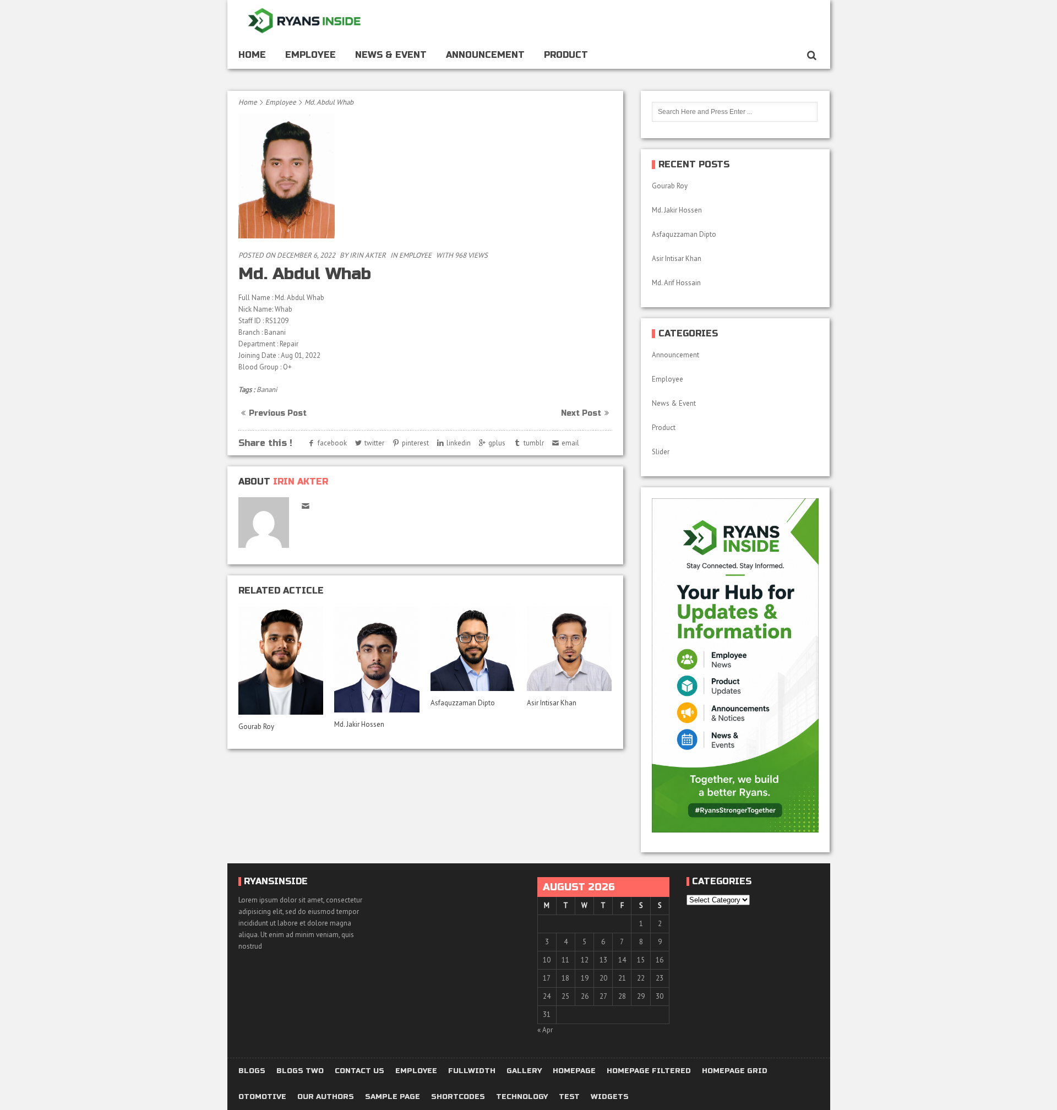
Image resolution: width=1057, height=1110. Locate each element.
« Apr (545, 1030)
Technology (522, 1097)
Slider (660, 451)
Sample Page (392, 1097)
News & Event (391, 55)
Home (252, 55)
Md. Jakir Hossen (360, 724)
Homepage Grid (734, 1071)
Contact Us (359, 1071)
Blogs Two (300, 1071)
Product (566, 55)
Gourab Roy (257, 726)
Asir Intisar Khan (551, 703)
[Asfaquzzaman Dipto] (473, 648)
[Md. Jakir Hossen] (376, 659)
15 (641, 960)
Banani (267, 389)
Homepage (574, 1071)
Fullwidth (471, 1071)
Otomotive (262, 1097)
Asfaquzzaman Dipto (463, 703)
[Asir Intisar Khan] (569, 648)
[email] (306, 506)
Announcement (485, 55)
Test (569, 1097)
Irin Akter (368, 255)
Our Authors (325, 1097)
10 (547, 960)
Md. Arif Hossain (676, 282)
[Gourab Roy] (280, 660)
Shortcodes (458, 1097)
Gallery (524, 1071)
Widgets (610, 1097)
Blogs (251, 1071)
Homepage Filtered (649, 1071)
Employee (310, 55)
